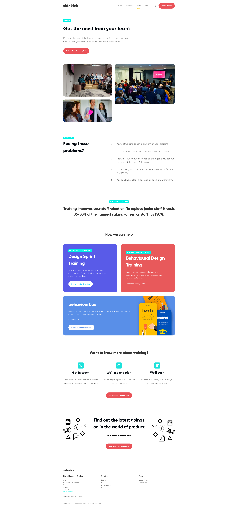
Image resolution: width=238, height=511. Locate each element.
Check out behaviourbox (81, 327)
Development (106, 485)
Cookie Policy (143, 482)
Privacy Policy (143, 480)
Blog (154, 6)
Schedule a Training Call (76, 51)
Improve (129, 6)
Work (146, 6)
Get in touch (166, 6)
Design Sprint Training (80, 284)
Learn (138, 6)
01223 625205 (68, 492)
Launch (120, 6)
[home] (70, 5)
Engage (104, 482)
